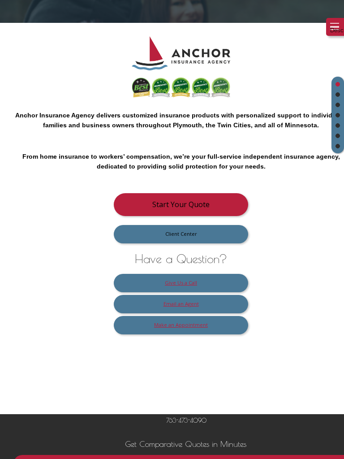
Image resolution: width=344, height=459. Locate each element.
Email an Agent (181, 303)
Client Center (181, 233)
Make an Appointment (181, 324)
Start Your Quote (181, 204)
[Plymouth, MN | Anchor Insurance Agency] (181, 56)
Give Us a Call (181, 282)
